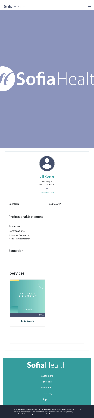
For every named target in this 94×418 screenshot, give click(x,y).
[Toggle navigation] (89, 6)
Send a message (47, 192)
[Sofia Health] (14, 6)
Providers (47, 381)
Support (47, 399)
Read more (50, 414)
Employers (47, 387)
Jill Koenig (47, 176)
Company (47, 393)
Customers (47, 375)
